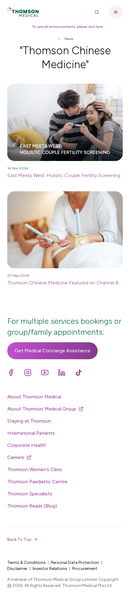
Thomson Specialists (29, 494)
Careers (15, 457)
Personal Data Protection (75, 562)
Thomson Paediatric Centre (37, 481)
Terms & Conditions (26, 562)
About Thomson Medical (34, 397)
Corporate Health (26, 445)
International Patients (31, 433)
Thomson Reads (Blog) (32, 506)
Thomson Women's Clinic (34, 469)
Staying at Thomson (29, 421)
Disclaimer (17, 568)
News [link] (68, 39)
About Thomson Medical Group (41, 409)
